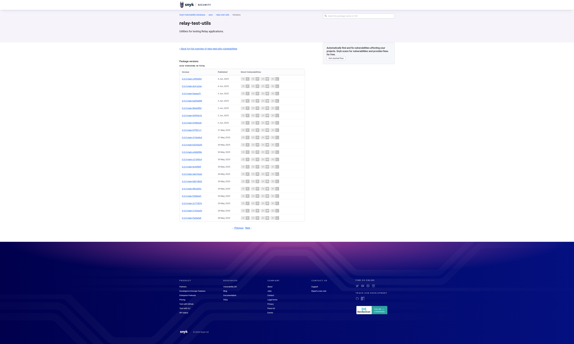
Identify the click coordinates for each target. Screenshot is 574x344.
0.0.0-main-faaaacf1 (191, 93)
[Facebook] (368, 286)
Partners (183, 287)
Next (248, 228)
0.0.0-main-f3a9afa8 (191, 218)
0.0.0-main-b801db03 (192, 181)
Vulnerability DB (230, 287)
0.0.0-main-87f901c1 (191, 130)
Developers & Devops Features (192, 291)
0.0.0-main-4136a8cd (192, 137)
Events (270, 313)
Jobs (269, 291)
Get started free (336, 58)
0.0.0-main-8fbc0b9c (191, 189)
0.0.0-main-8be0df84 (191, 108)
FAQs (225, 300)
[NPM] (362, 299)
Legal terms (272, 300)
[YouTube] (362, 286)
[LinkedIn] (373, 286)
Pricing (182, 300)
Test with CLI (184, 308)
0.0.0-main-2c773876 (192, 203)
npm (211, 15)
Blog (225, 291)
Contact (270, 295)
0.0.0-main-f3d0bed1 (191, 196)
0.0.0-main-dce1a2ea (192, 86)
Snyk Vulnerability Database (192, 15)
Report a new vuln (318, 291)
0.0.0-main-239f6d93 (192, 79)
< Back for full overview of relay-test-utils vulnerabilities (208, 48)
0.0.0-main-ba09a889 (192, 101)
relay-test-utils (222, 15)
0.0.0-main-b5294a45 (192, 145)
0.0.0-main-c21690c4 (192, 159)
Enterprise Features (187, 295)
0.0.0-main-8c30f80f (191, 167)
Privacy (270, 304)
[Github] (357, 299)
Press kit (271, 308)
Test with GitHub (186, 304)
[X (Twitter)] (357, 286)
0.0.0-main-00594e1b (192, 115)
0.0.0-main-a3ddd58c (192, 152)
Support (314, 287)
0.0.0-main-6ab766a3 (192, 174)
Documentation (229, 295)
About (269, 287)
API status (183, 313)
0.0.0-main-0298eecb (192, 123)
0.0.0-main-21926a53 (192, 211)
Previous (239, 228)
